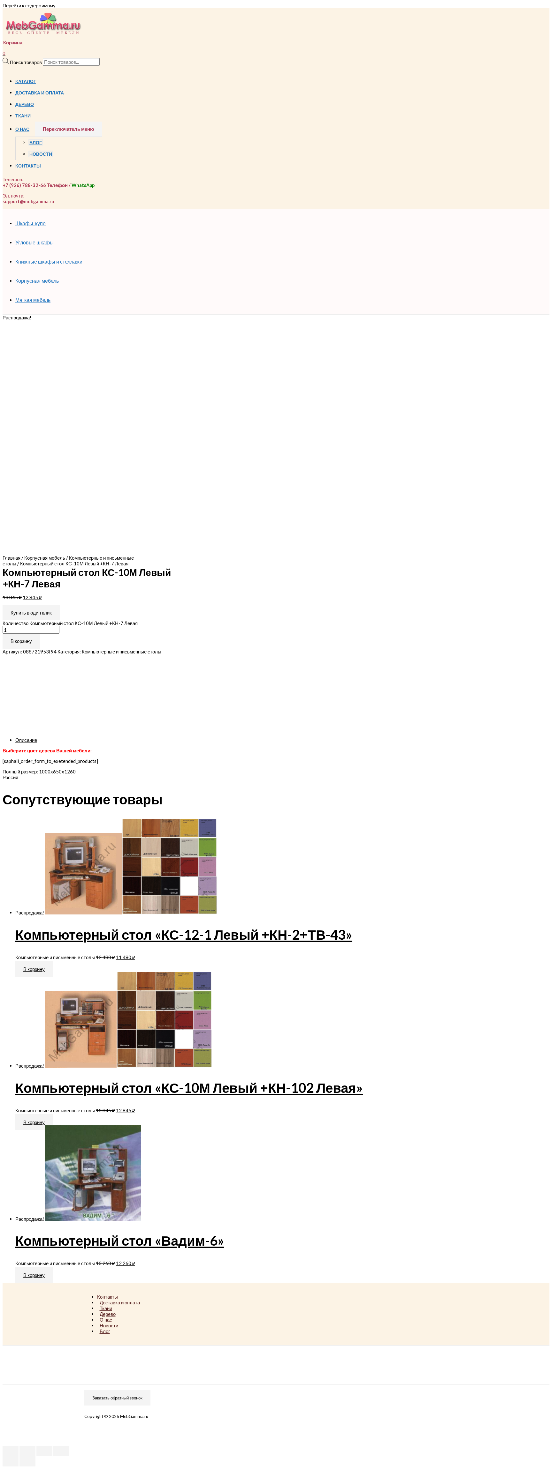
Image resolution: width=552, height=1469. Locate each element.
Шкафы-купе (30, 223)
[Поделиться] (27, 1451)
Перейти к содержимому (29, 5)
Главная (11, 558)
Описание (26, 740)
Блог (35, 142)
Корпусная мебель (37, 281)
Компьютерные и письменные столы (121, 651)
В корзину (21, 641)
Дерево (24, 104)
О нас (22, 129)
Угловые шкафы (34, 242)
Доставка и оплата (39, 92)
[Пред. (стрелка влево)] (11, 1461)
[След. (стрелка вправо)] (27, 1461)
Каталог (25, 81)
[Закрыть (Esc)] (11, 1451)
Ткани (23, 115)
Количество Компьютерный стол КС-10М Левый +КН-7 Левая (70, 623)
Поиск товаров (26, 62)
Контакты (28, 165)
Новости (40, 154)
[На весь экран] (44, 1451)
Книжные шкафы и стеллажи (48, 261)
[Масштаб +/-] (61, 1451)
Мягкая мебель (32, 300)
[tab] (207, 740)
